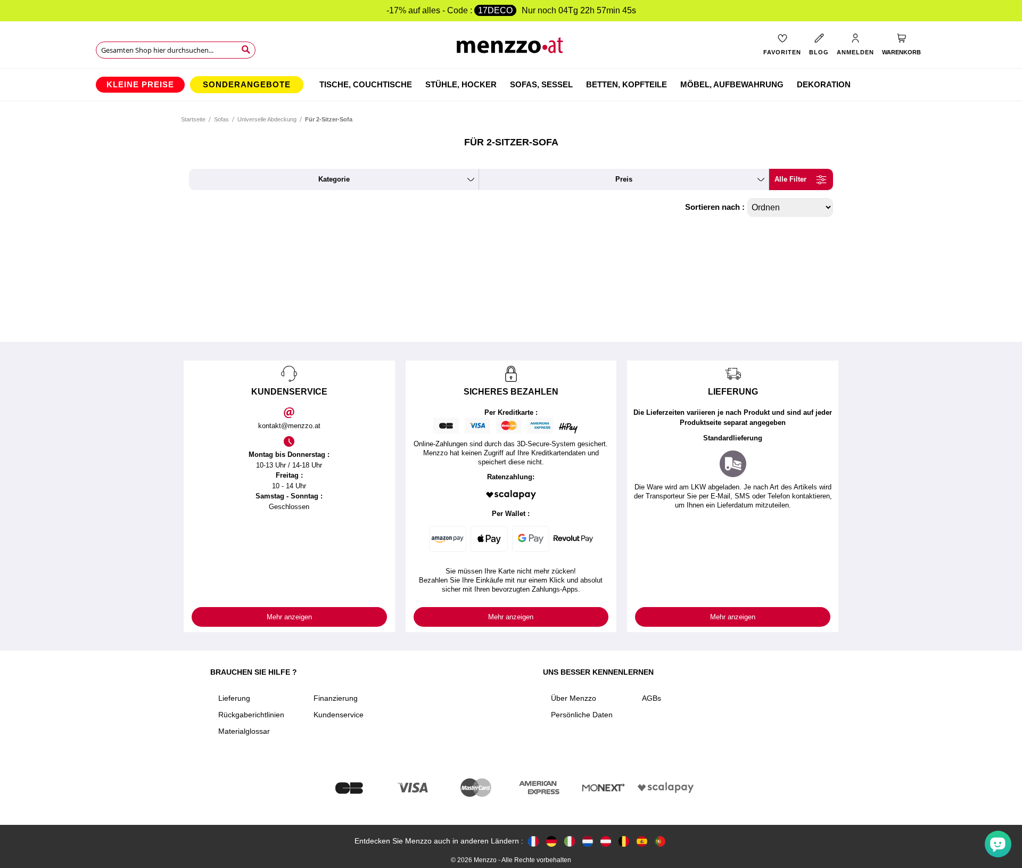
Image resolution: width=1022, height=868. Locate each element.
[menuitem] (140, 85)
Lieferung (234, 698)
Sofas (221, 119)
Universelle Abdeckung (266, 119)
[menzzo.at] (606, 841)
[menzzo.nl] (588, 841)
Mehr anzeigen (289, 617)
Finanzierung (336, 698)
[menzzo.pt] (660, 841)
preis (623, 179)
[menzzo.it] (570, 841)
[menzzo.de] (551, 841)
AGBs (651, 698)
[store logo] (511, 48)
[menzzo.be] (624, 841)
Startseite (193, 119)
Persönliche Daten (582, 714)
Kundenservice (339, 714)
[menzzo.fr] (533, 841)
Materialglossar (244, 731)
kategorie (334, 179)
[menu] (511, 84)
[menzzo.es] (642, 841)
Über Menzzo (573, 698)
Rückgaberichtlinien (251, 714)
